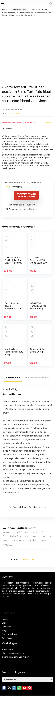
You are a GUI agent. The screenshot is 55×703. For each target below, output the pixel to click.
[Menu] (3, 3)
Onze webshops (9, 634)
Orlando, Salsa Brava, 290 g (37, 350)
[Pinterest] (29, 688)
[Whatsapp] (19, 688)
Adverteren (7, 638)
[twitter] (9, 688)
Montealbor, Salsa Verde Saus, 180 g (14, 352)
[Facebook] (4, 688)
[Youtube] (24, 688)
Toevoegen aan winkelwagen (26, 195)
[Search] (51, 3)
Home (4, 9)
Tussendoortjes (19, 9)
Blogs (4, 630)
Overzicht (6, 626)
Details (48, 122)
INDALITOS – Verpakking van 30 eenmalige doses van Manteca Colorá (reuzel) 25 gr (38, 310)
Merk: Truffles (28, 559)
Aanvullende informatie (37, 377)
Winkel (5, 623)
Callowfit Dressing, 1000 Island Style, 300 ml (38, 261)
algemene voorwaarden (13, 653)
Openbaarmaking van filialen (15, 657)
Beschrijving (13, 377)
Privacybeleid (8, 649)
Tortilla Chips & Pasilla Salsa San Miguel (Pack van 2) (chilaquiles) (13, 261)
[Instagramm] (14, 688)
